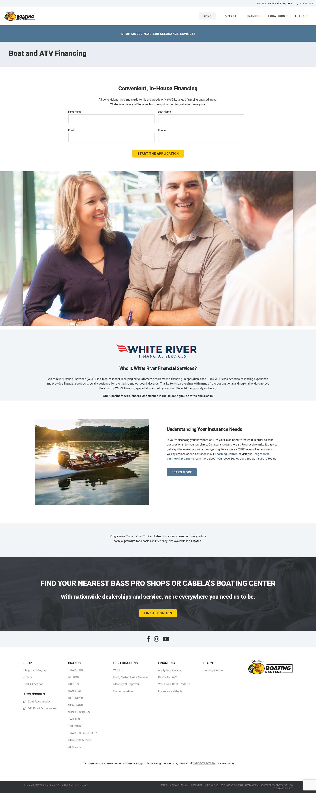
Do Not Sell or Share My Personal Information (233, 785)
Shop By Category (35, 670)
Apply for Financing (170, 670)
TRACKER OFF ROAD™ (82, 733)
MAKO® (73, 684)
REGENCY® (75, 698)
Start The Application (158, 153)
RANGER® (75, 691)
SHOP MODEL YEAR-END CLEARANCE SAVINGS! (158, 34)
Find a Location (123, 691)
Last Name (164, 111)
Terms (164, 785)
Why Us (118, 670)
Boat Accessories (39, 701)
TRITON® (74, 726)
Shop (207, 15)
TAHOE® (74, 719)
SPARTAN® (75, 705)
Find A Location (158, 613)
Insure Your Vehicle (170, 691)
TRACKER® (75, 670)
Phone (162, 130)
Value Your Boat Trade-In (174, 684)
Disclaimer (197, 785)
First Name (74, 111)
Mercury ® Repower (126, 684)
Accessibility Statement (274, 785)
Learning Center (226, 454)
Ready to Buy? (167, 677)
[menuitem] (35, 673)
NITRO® (73, 677)
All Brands (74, 747)
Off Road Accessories (41, 708)
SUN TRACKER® (79, 712)
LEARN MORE (182, 472)
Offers (231, 15)
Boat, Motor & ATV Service (130, 677)
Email (71, 130)
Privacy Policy (180, 785)
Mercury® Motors (79, 740)
